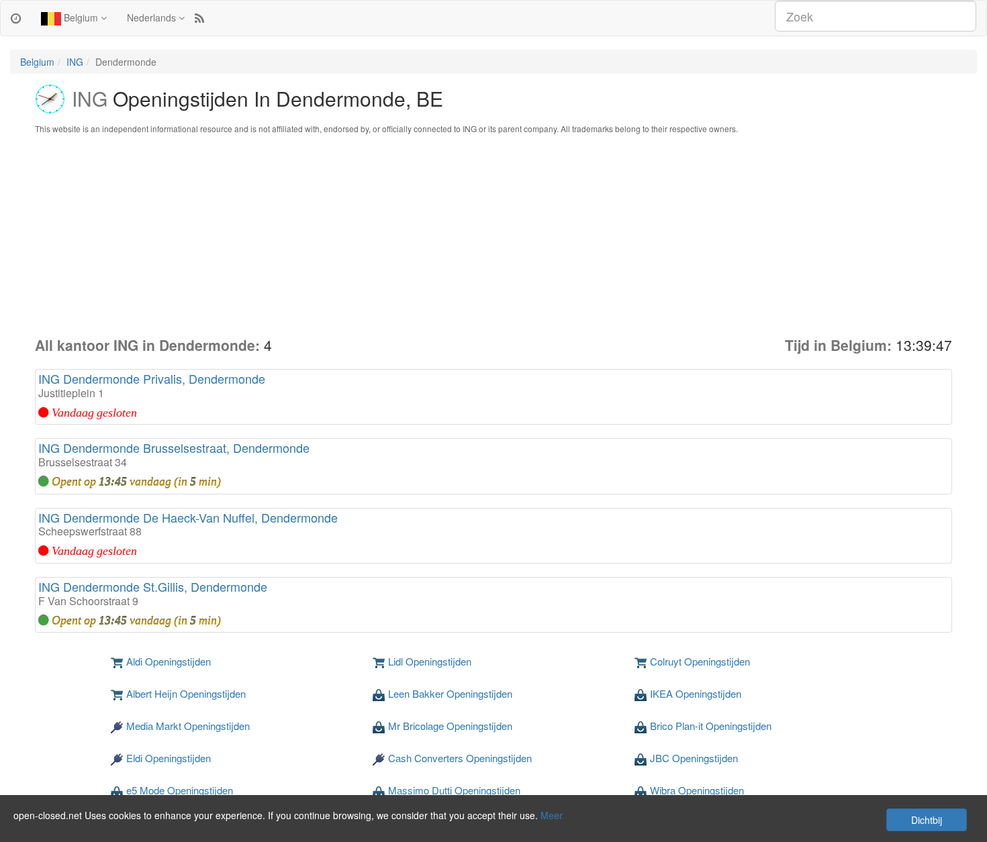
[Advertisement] (493, 235)
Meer (551, 815)
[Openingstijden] (16, 17)
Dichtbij (926, 820)
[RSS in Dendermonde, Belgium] (199, 17)
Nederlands (153, 17)
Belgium (81, 17)
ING (74, 61)
